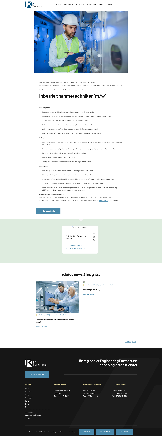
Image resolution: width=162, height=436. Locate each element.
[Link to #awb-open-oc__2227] (135, 5)
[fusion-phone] (94, 240)
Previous (128, 341)
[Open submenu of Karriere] (49, 394)
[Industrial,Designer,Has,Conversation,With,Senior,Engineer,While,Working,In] (57, 282)
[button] (116, 5)
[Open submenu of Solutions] (49, 391)
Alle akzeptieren (105, 431)
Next (134, 341)
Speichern (87, 431)
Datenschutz (103, 200)
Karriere (53, 315)
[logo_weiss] (36, 360)
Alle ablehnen (124, 431)
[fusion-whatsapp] (94, 234)
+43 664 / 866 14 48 (75, 245)
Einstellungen (73, 432)
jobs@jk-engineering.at (76, 248)
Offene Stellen (63, 315)
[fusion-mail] (94, 237)
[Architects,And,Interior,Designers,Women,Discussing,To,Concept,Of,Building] (84, 282)
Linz (57, 315)
